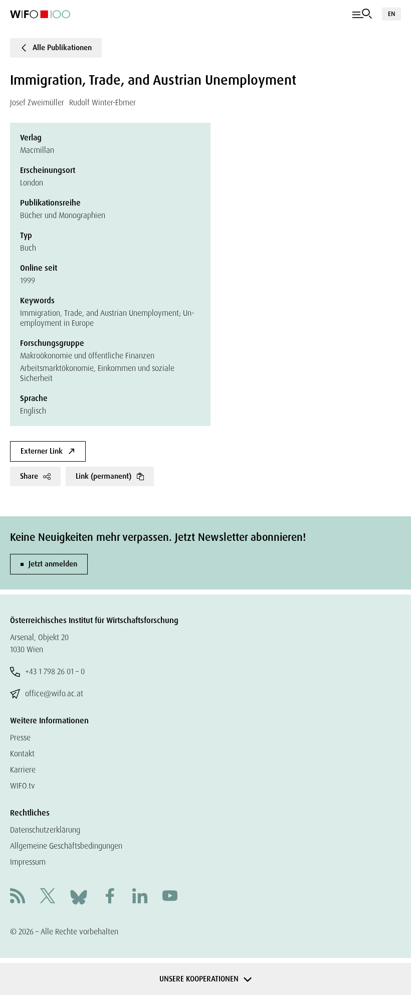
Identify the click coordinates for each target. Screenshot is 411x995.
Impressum (28, 862)
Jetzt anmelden (53, 564)
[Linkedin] (139, 897)
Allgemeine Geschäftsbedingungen (66, 846)
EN (391, 14)
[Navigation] (362, 14)
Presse (20, 737)
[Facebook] (109, 897)
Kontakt (22, 753)
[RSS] (17, 897)
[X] (47, 897)
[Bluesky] (78, 896)
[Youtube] (169, 897)
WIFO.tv (22, 785)
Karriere (23, 769)
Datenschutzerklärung (45, 830)
